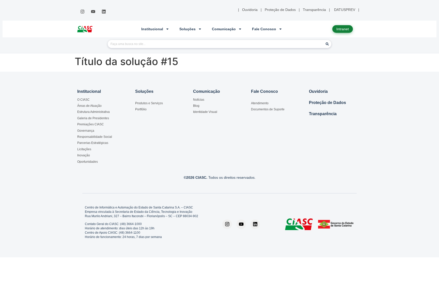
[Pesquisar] (327, 44)
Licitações (84, 149)
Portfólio (141, 109)
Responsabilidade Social (94, 137)
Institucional (152, 29)
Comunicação (224, 29)
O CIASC (83, 99)
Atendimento (260, 103)
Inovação (83, 155)
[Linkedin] (103, 11)
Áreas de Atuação (89, 106)
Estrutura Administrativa (93, 112)
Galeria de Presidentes (93, 118)
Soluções (187, 29)
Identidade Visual (205, 112)
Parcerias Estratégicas (92, 143)
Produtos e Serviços (149, 103)
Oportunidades (87, 161)
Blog (196, 106)
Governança (85, 130)
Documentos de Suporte (268, 109)
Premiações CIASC (90, 124)
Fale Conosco (264, 29)
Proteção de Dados (327, 102)
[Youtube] (93, 11)
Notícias (198, 99)
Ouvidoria (318, 91)
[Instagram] (82, 11)
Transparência (323, 114)
